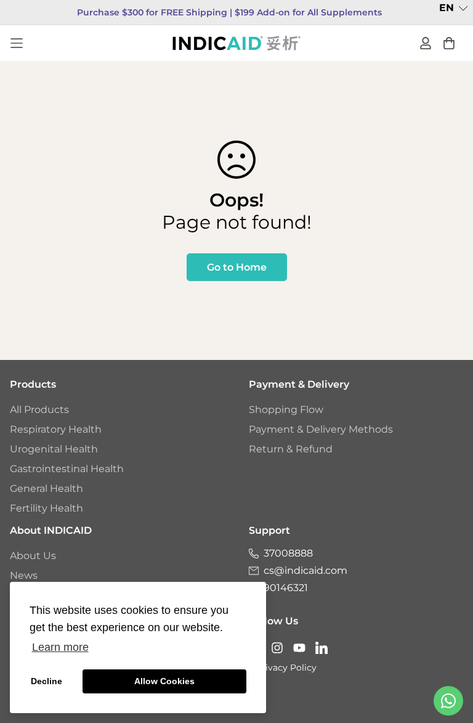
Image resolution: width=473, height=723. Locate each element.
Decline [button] (46, 681)
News (24, 575)
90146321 (286, 588)
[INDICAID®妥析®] (236, 43)
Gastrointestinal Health (67, 469)
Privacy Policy (286, 667)
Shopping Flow (286, 409)
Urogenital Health (54, 449)
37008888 (288, 553)
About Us (33, 556)
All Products (39, 409)
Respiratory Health (56, 429)
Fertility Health (46, 508)
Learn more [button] (60, 647)
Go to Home (237, 267)
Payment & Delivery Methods (321, 429)
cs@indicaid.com (305, 570)
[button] (453, 8)
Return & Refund (291, 449)
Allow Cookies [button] (164, 681)
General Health (46, 488)
